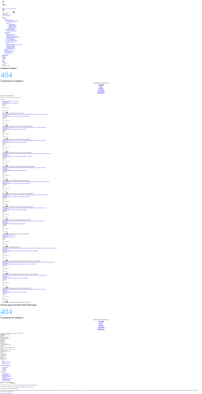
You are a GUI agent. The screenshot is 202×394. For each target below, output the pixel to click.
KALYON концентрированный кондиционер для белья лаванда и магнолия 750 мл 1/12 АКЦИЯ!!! (20, 250)
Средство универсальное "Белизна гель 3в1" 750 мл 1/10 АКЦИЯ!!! (15, 142)
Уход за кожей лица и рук (11, 21)
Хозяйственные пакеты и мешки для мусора (15, 44)
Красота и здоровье (8, 19)
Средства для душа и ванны (12, 30)
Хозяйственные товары (11, 48)
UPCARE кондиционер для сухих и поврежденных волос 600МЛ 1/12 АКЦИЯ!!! (17, 156)
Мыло (8, 33)
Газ (7, 43)
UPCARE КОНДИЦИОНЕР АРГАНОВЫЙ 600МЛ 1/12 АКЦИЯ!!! (15, 170)
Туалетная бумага (12, 24)
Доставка (4, 57)
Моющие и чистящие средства (12, 36)
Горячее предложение (8, 52)
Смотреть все (2, 99)
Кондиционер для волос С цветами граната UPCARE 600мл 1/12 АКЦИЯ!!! (16, 196)
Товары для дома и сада (9, 42)
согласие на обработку (21, 386)
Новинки (4, 377)
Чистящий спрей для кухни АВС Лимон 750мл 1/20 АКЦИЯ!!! (14, 223)
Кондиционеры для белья (11, 34)
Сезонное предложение (9, 49)
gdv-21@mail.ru (7, 363)
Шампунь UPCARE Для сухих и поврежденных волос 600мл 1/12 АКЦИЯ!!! (16, 183)
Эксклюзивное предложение (8, 378)
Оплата (4, 56)
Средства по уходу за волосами (12, 20)
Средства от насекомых (11, 46)
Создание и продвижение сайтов (6, 393)
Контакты (4, 58)
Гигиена (8, 23)
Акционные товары (8, 51)
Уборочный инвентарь (11, 47)
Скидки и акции (5, 54)
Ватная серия (11, 28)
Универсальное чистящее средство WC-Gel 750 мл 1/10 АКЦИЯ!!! (14, 129)
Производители (5, 55)
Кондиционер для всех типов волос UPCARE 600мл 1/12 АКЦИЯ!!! (15, 209)
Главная (101, 85)
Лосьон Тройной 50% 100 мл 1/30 (9, 236)
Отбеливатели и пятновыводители (13, 37)
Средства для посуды (10, 35)
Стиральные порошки (11, 38)
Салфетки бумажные (12, 26)
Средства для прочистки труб (12, 40)
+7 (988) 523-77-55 (6, 15)
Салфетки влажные (12, 25)
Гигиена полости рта (12, 27)
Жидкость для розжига (11, 45)
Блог (101, 87)
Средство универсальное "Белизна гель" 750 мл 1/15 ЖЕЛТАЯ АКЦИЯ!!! (16, 116)
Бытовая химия (7, 32)
